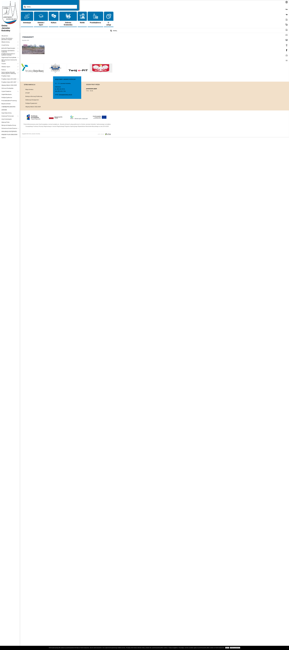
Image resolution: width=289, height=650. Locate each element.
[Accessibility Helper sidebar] (286, 2)
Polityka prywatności (235, 647)
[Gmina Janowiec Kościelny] (10, 4)
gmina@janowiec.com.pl (65, 94)
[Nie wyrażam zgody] (287, 648)
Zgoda (227, 647)
